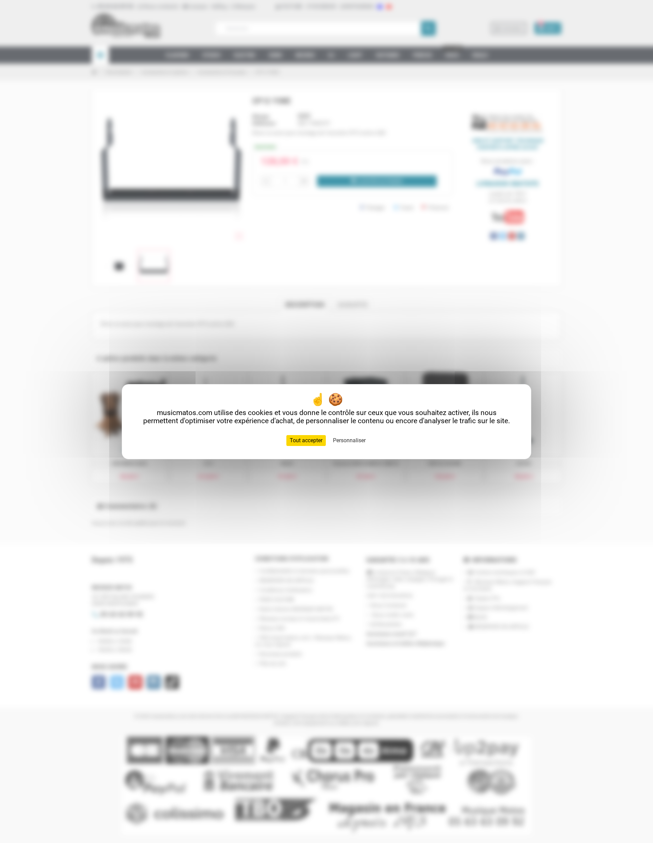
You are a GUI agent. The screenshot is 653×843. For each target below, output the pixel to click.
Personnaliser (349, 440)
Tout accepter (306, 440)
